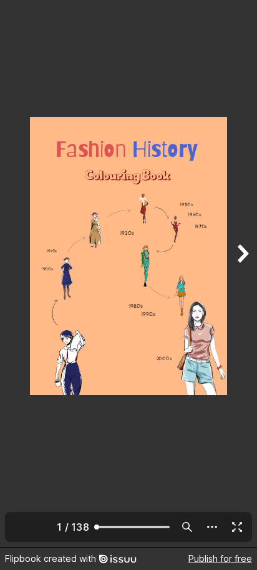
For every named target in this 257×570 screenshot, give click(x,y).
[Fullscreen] (237, 527)
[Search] (187, 527)
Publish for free (220, 558)
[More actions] (212, 527)
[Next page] (242, 273)
